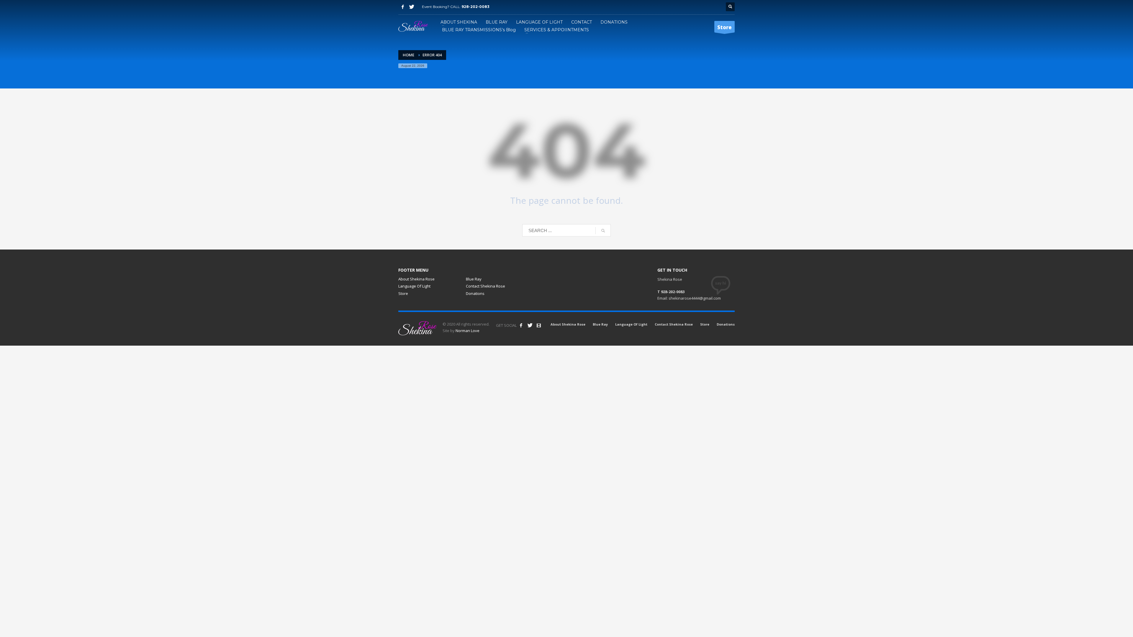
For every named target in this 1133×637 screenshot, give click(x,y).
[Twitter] (411, 6)
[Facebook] (402, 6)
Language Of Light (414, 286)
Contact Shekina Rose (485, 286)
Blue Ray (474, 279)
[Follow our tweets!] (529, 325)
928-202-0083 (475, 6)
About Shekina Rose (416, 279)
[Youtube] (538, 325)
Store (403, 293)
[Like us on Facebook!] (521, 325)
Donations (475, 293)
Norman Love (467, 330)
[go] (603, 230)
